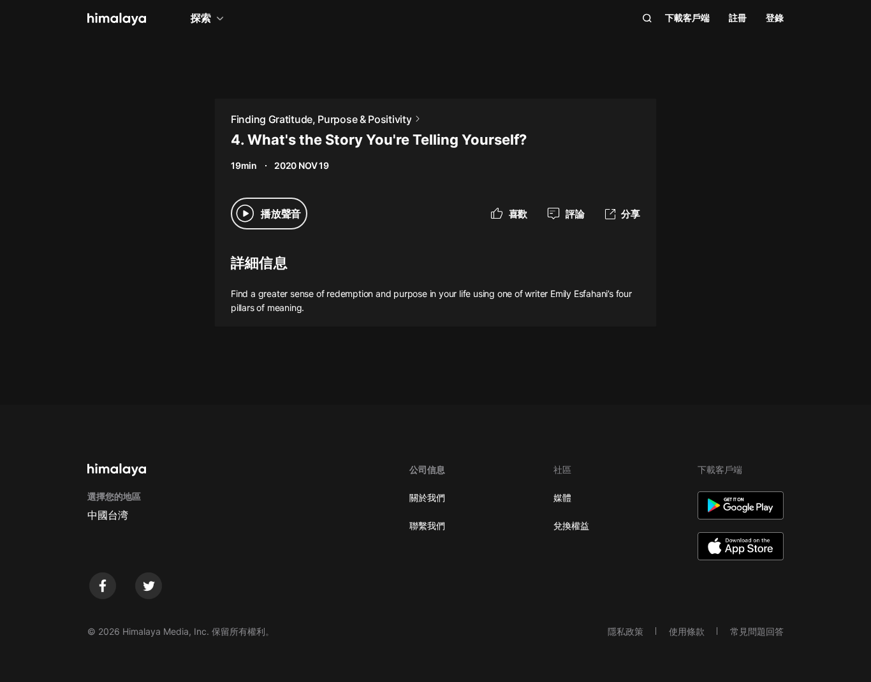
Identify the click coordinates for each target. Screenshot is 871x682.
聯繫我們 (427, 525)
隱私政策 (625, 631)
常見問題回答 (757, 631)
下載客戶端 (687, 17)
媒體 (562, 497)
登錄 (775, 17)
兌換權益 (571, 525)
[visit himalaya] (116, 19)
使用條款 (687, 631)
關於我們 (427, 497)
